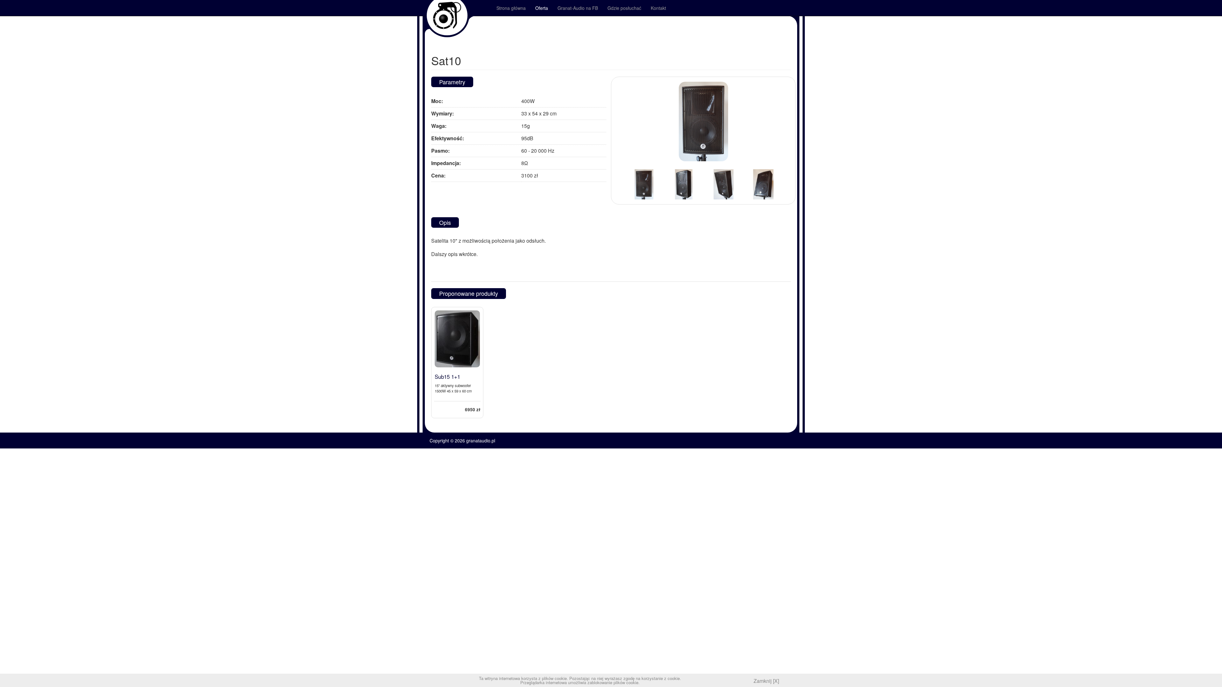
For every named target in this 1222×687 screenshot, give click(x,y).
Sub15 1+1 (447, 376)
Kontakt (658, 8)
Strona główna (511, 8)
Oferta (541, 8)
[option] (644, 184)
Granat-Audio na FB (578, 8)
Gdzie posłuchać (624, 8)
